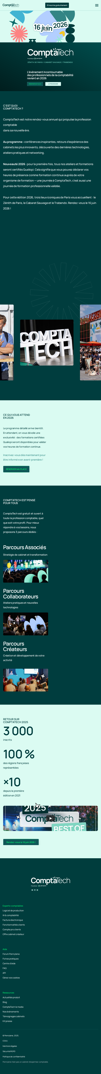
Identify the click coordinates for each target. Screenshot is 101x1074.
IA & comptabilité (11, 915)
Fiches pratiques (11, 958)
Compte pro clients (12, 929)
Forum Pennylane (11, 954)
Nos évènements (11, 1011)
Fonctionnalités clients (14, 924)
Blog (5, 1002)
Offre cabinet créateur (13, 934)
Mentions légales (10, 1046)
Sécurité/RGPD (9, 1051)
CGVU (5, 1041)
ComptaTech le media (13, 1006)
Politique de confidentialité (14, 1056)
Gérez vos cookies (11, 977)
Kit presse (7, 1021)
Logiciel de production (13, 910)
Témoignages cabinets (13, 1016)
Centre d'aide (9, 963)
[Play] (50, 818)
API (4, 972)
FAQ (5, 968)
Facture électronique (13, 920)
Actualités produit (11, 997)
